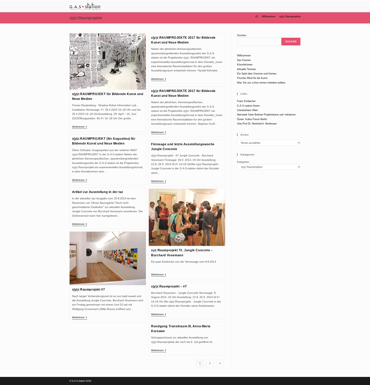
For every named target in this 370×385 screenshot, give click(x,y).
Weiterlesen (79, 127)
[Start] (256, 16)
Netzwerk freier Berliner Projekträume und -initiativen (266, 114)
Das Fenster (244, 60)
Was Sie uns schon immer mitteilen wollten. (261, 82)
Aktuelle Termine (246, 69)
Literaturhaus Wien (247, 110)
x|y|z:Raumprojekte (290, 16)
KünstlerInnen (244, 64)
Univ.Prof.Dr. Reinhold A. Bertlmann (257, 123)
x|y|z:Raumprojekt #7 (88, 289)
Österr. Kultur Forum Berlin (252, 119)
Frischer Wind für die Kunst (252, 78)
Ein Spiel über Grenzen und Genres (257, 73)
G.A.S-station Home (248, 105)
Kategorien (243, 161)
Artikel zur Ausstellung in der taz (97, 192)
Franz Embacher (246, 101)
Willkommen (244, 55)
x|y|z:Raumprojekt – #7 (169, 286)
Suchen (241, 35)
